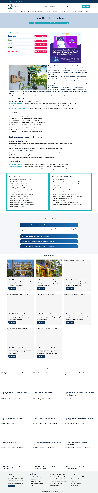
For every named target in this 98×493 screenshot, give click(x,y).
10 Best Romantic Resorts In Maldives (19, 200)
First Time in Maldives (58, 179)
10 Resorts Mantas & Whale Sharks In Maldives (22, 204)
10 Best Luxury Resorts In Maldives (19, 196)
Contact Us (11, 486)
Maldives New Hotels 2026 (57, 483)
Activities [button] (54, 11)
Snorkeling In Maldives (15, 192)
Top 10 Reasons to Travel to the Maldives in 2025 (65, 202)
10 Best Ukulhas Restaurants (36, 483)
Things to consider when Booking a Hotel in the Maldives (67, 181)
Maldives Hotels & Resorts (59, 200)
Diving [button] (47, 11)
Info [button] (68, 11)
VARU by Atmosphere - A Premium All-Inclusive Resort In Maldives (70, 183)
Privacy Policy (74, 485)
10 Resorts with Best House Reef (58, 476)
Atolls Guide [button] (31, 11)
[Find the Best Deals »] (12, 36)
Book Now (86, 6)
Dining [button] (62, 11)
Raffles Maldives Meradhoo (60, 186)
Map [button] (74, 11)
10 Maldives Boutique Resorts (17, 181)
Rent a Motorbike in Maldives (78, 476)
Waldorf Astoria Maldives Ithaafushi (62, 198)
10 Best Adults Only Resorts (36, 481)
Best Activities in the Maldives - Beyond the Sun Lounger (24, 183)
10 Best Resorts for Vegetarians (37, 477)
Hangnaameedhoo (54, 485)
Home (10, 11)
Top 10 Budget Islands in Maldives (18, 188)
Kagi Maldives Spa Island (59, 188)
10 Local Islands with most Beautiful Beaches (21, 190)
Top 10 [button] (16, 11)
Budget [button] (40, 11)
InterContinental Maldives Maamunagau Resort (65, 192)
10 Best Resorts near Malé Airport (58, 481)
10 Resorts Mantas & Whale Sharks (59, 479)
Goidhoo (73, 474)
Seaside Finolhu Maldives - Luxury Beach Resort (65, 194)
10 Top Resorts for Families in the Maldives (21, 179)
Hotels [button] (23, 11)
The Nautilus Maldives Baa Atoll (61, 190)
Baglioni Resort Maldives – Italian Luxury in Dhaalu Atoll (67, 196)
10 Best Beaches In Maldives (17, 206)
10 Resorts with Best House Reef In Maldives (21, 202)
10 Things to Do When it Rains (57, 474)
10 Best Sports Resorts (34, 479)
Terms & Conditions (76, 483)
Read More (12, 288)
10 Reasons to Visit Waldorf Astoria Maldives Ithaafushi (67, 204)
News (87, 11)
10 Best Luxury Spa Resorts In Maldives (20, 198)
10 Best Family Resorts (34, 485)
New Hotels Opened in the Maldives (19, 186)
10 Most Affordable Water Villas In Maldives (21, 194)
